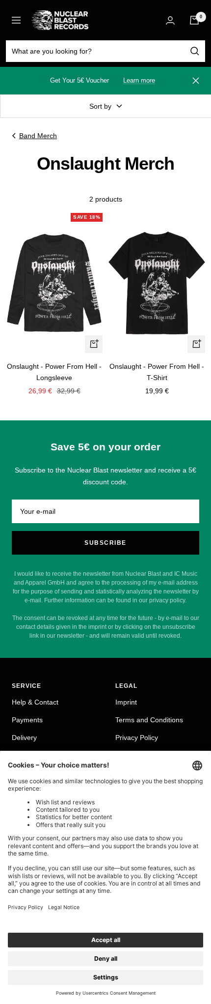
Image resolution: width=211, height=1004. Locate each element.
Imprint (126, 702)
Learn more (139, 80)
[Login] (170, 20)
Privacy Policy (136, 737)
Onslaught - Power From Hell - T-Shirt (156, 371)
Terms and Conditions (149, 720)
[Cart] (194, 20)
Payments (27, 720)
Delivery (24, 737)
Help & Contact (35, 702)
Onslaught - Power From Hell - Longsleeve (54, 371)
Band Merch (38, 136)
